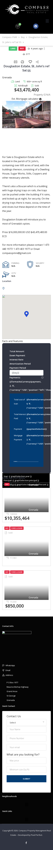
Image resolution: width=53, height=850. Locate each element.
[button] (26, 314)
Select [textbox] (13, 722)
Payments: (26, 383)
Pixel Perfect (36, 835)
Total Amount (17, 351)
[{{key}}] (26, 373)
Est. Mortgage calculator (25, 98)
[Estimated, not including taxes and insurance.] (42, 378)
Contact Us (14, 716)
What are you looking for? (23, 754)
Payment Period (18, 367)
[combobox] (26, 722)
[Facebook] (35, 26)
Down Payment (17, 355)
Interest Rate (16, 359)
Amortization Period (20, 363)
